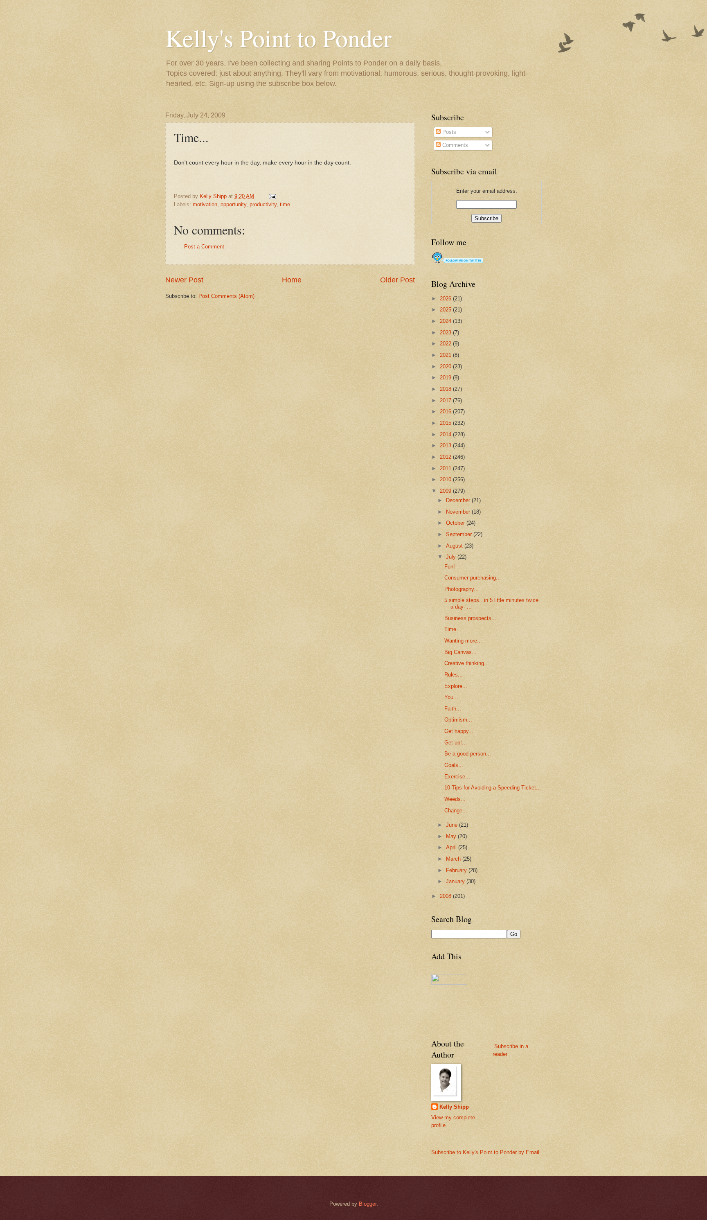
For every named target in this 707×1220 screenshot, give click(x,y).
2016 (446, 411)
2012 (446, 457)
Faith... (452, 709)
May (452, 836)
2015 (446, 423)
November (459, 512)
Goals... (453, 765)
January (456, 881)
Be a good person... (467, 754)
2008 (446, 896)
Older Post (397, 280)
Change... (455, 810)
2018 (446, 389)
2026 (446, 298)
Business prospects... (470, 618)
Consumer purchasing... (472, 578)
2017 (446, 400)
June (452, 825)
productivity (263, 204)
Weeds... (455, 799)
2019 (446, 377)
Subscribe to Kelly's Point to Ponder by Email (485, 1152)
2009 (446, 491)
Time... (452, 629)
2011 (446, 468)
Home (292, 280)
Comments (454, 145)
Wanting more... (463, 641)
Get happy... (458, 731)
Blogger (367, 1204)
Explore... (455, 686)
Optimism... (458, 720)
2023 (446, 332)
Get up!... (455, 743)
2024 (446, 321)
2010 (446, 479)
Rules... (453, 675)
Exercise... (457, 776)
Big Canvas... (460, 652)
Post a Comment (204, 247)
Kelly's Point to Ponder (278, 37)
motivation (205, 204)
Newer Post (184, 280)
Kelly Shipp (454, 1107)
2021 (446, 355)
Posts (448, 132)
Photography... (461, 589)
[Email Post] (272, 196)
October (456, 523)
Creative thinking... (466, 663)
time (285, 204)
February (457, 870)
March (454, 859)
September (459, 534)
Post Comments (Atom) (226, 296)
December (459, 500)
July (451, 557)
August (455, 546)
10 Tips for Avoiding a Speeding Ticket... (492, 788)
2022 (446, 344)
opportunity (233, 204)
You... (451, 697)
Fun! (449, 567)
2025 (446, 310)
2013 (446, 445)
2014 (446, 434)
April (452, 847)
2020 (446, 366)
